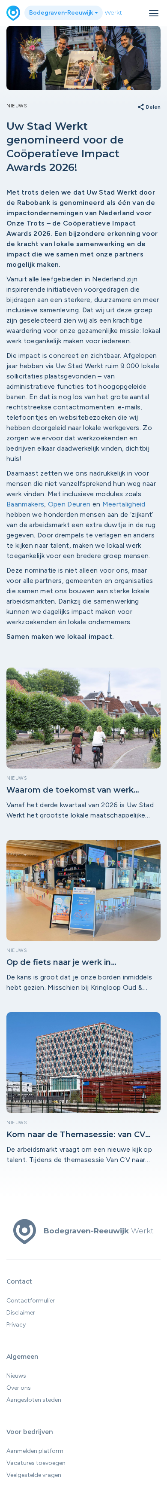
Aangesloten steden (33, 1399)
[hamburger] (154, 13)
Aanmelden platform (34, 1451)
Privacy (16, 1324)
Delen (149, 107)
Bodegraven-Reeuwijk (61, 12)
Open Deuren (69, 504)
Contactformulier (30, 1300)
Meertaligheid (124, 504)
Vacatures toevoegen (36, 1463)
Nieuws (16, 1375)
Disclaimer (20, 1312)
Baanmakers (25, 504)
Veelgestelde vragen (33, 1475)
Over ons (18, 1387)
